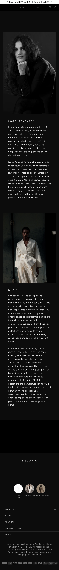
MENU (8, 516)
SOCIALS (9, 509)
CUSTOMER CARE (13, 528)
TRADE (8, 535)
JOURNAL (9, 522)
